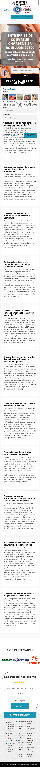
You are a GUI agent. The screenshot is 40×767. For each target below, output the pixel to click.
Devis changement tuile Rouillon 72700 (30, 731)
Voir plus (20, 706)
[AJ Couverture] (6, 10)
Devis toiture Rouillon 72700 (20, 734)
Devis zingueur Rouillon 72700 (30, 741)
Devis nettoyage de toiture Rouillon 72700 (11, 726)
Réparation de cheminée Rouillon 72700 (30, 752)
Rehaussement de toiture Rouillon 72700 (21, 725)
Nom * (5, 92)
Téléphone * (7, 114)
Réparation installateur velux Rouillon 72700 (11, 747)
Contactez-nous (33, 764)
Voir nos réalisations (22, 17)
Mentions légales (23, 764)
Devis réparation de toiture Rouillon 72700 (21, 744)
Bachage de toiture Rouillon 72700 (11, 737)
